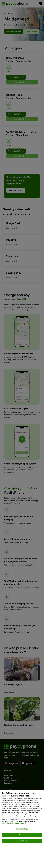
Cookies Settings (22, 829)
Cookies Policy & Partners (16, 823)
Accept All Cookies (22, 841)
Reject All (22, 835)
